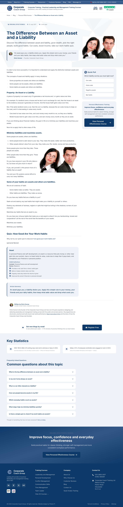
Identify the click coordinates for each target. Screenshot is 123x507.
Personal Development (43, 478)
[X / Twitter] (18, 485)
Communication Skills (42, 484)
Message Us (77, 2)
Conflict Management (42, 481)
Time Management (41, 487)
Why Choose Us (69, 478)
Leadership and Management (45, 474)
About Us (17, 2)
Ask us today (41, 420)
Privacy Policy (105, 504)
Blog (64, 2)
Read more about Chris (53, 314)
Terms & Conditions (93, 504)
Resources (41, 2)
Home (10, 2)
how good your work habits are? (44, 239)
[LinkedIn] (8, 485)
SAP (24, 485)
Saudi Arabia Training (71, 491)
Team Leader (39, 491)
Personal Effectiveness (25, 15)
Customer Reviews (70, 481)
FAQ (69, 2)
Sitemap (113, 504)
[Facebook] (13, 485)
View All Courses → (42, 494)
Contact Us (67, 487)
